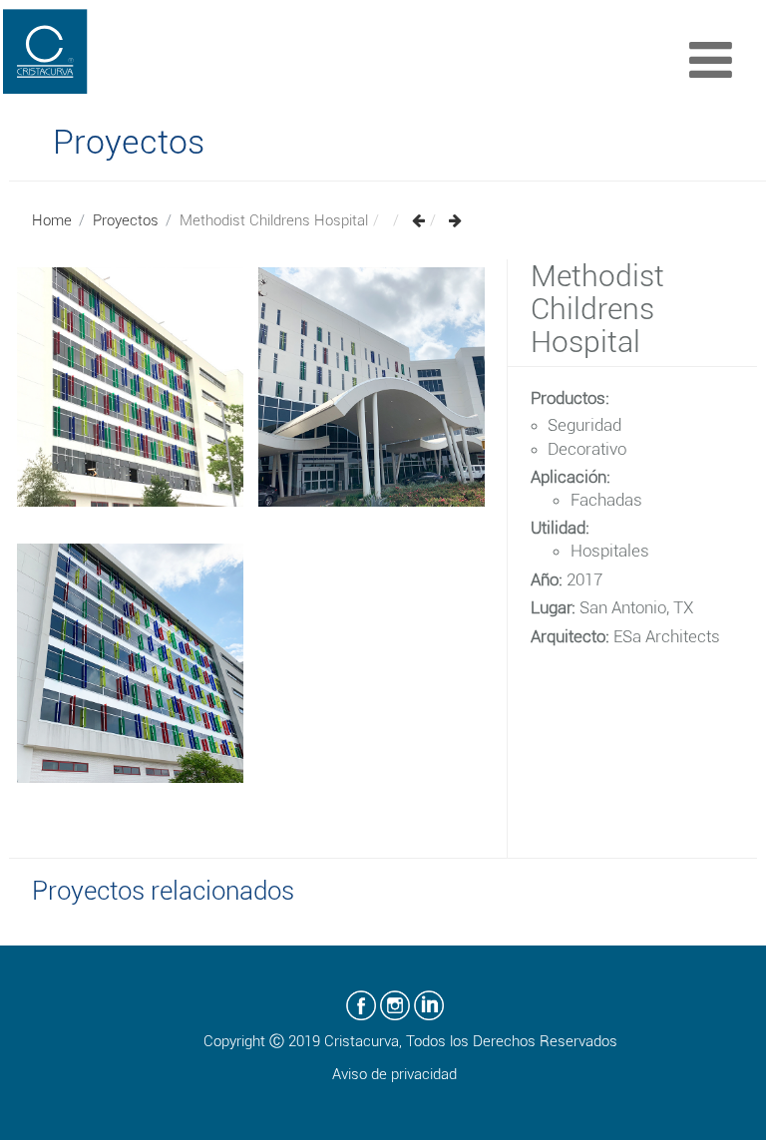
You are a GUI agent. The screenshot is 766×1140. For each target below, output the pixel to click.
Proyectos (126, 220)
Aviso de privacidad (394, 1074)
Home (52, 220)
